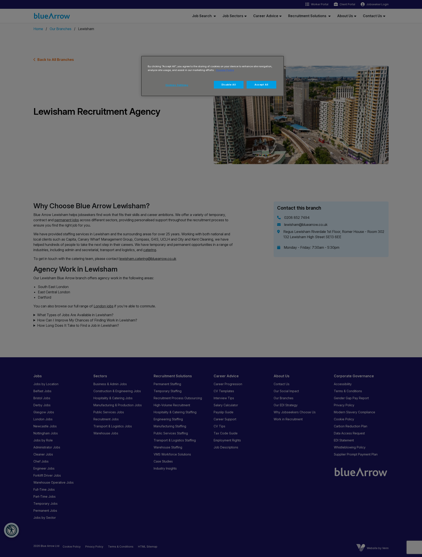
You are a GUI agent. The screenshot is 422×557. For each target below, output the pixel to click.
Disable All (229, 84)
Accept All (261, 84)
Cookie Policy (225, 70)
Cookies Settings (177, 85)
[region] (212, 76)
